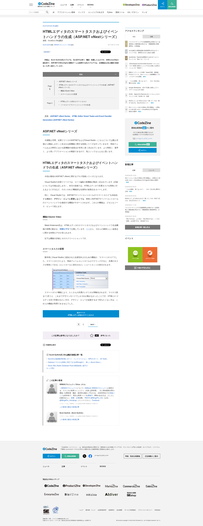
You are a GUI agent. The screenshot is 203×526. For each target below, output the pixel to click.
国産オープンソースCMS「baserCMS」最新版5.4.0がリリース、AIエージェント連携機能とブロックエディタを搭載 (144, 74)
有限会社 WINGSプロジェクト (96, 388)
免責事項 (111, 510)
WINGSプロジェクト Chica (62, 45)
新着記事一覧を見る (142, 227)
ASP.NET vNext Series (60, 116)
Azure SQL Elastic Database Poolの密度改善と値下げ (68, 365)
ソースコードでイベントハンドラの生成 (75, 105)
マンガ (144, 12)
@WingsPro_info (96, 398)
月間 (151, 37)
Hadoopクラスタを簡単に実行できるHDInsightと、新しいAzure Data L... (75, 362)
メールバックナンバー (144, 138)
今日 (134, 37)
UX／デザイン (133, 12)
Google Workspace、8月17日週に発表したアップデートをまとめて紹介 (144, 88)
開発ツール (120, 12)
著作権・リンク (90, 510)
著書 (72, 398)
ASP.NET (47, 52)
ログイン (144, 150)
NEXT (92, 324)
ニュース (63, 5)
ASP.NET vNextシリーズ (68, 81)
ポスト (106, 52)
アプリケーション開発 (66, 12)
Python (110, 12)
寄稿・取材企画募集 (132, 456)
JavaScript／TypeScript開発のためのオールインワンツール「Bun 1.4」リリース (144, 58)
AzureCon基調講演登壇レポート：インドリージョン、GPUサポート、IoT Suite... (78, 359)
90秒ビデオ (64, 229)
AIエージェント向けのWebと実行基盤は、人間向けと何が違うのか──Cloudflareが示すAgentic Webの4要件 (144, 109)
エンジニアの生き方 (96, 12)
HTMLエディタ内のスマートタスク (74, 101)
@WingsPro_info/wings (68, 400)
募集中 (90, 395)
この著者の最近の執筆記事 (69, 407)
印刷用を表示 (51, 345)
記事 (72, 5)
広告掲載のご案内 (151, 456)
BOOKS (90, 5)
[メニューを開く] (31, 4)
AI (53, 12)
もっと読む (50, 368)
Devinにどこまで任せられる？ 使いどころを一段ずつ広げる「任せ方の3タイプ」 (144, 102)
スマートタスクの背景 (69, 94)
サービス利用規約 (130, 510)
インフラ (81, 12)
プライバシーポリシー (145, 510)
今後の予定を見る (143, 268)
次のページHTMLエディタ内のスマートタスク (81, 313)
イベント (80, 5)
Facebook (95, 400)
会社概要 (119, 510)
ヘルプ (81, 510)
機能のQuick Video (67, 91)
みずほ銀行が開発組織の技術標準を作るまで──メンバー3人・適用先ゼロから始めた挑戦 (144, 51)
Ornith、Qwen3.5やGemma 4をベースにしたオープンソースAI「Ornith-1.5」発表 (144, 95)
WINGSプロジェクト (69, 388)
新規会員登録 (143, 144)
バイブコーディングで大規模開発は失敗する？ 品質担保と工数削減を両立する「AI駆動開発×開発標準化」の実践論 (144, 44)
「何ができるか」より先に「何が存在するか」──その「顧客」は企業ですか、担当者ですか (142, 220)
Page (49, 103)
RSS (86, 398)
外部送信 (157, 510)
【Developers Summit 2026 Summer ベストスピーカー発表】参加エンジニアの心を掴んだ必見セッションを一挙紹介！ (144, 66)
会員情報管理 (102, 510)
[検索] (47, 12)
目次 (81, 74)
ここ (88, 229)
